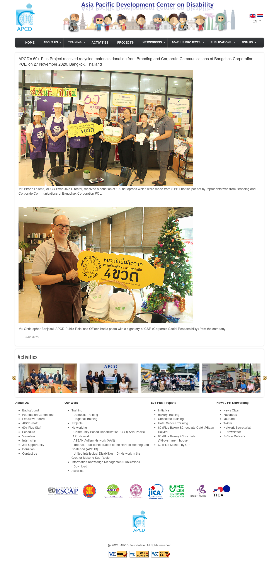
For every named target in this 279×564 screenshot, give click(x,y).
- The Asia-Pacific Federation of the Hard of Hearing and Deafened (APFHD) (110, 446)
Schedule (28, 432)
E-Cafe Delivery (234, 436)
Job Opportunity (33, 444)
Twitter (227, 423)
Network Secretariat (237, 427)
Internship (29, 440)
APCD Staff (29, 423)
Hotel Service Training (173, 423)
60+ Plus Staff (31, 427)
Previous (14, 378)
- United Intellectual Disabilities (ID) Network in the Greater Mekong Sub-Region (105, 455)
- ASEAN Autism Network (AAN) (93, 440)
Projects (125, 42)
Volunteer (28, 436)
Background (30, 410)
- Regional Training (84, 418)
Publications (221, 42)
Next (265, 378)
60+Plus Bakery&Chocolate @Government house (177, 438)
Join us (247, 42)
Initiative (163, 410)
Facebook (230, 414)
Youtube (229, 418)
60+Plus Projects (186, 42)
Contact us (29, 453)
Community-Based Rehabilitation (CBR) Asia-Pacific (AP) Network (108, 434)
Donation (28, 449)
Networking (152, 42)
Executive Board (33, 418)
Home (29, 42)
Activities (100, 42)
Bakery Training (168, 414)
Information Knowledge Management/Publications (105, 462)
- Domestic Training (84, 414)
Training (75, 42)
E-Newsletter (232, 432)
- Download (79, 466)
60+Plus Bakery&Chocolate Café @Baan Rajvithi (186, 429)
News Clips (231, 410)
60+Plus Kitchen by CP (173, 444)
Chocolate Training (171, 418)
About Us (50, 42)
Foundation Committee (38, 414)
